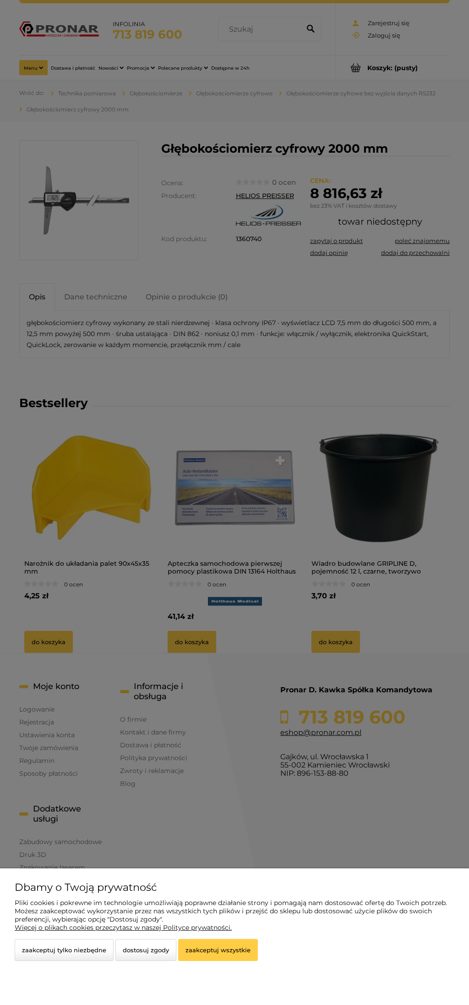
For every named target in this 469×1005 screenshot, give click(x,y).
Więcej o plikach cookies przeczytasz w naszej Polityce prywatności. (123, 927)
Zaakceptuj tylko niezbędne (64, 950)
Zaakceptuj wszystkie (218, 950)
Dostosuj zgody (146, 950)
